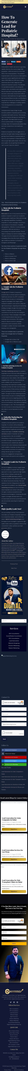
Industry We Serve (14, 1038)
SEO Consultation (14, 1008)
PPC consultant (19, 297)
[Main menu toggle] (25, 6)
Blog (2, 39)
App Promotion (14, 1016)
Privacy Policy (7, 1070)
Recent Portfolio (14, 1034)
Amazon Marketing (14, 645)
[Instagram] (17, 1002)
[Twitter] (10, 1002)
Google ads (4, 292)
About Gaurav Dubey (14, 1031)
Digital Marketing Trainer (14, 1040)
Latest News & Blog (14, 1033)
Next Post (14, 568)
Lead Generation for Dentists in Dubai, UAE (13, 784)
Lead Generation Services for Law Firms (12, 776)
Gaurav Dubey (6, 822)
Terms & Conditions (19, 1070)
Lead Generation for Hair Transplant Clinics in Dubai (12, 881)
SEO (10, 476)
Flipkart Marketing (14, 648)
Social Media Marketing (14, 1022)
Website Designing (14, 643)
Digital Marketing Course (14, 1046)
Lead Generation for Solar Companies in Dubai (11, 819)
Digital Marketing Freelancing (14, 1024)
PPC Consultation (14, 638)
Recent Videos (14, 1036)
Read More (14, 829)
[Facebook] (14, 1002)
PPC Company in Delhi (14, 1044)
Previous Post (14, 564)
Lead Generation (14, 641)
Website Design (14, 1014)
